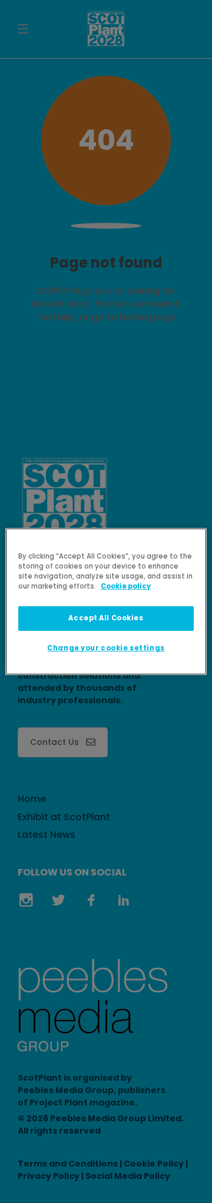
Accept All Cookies (105, 618)
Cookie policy (126, 586)
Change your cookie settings (105, 648)
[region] (106, 601)
